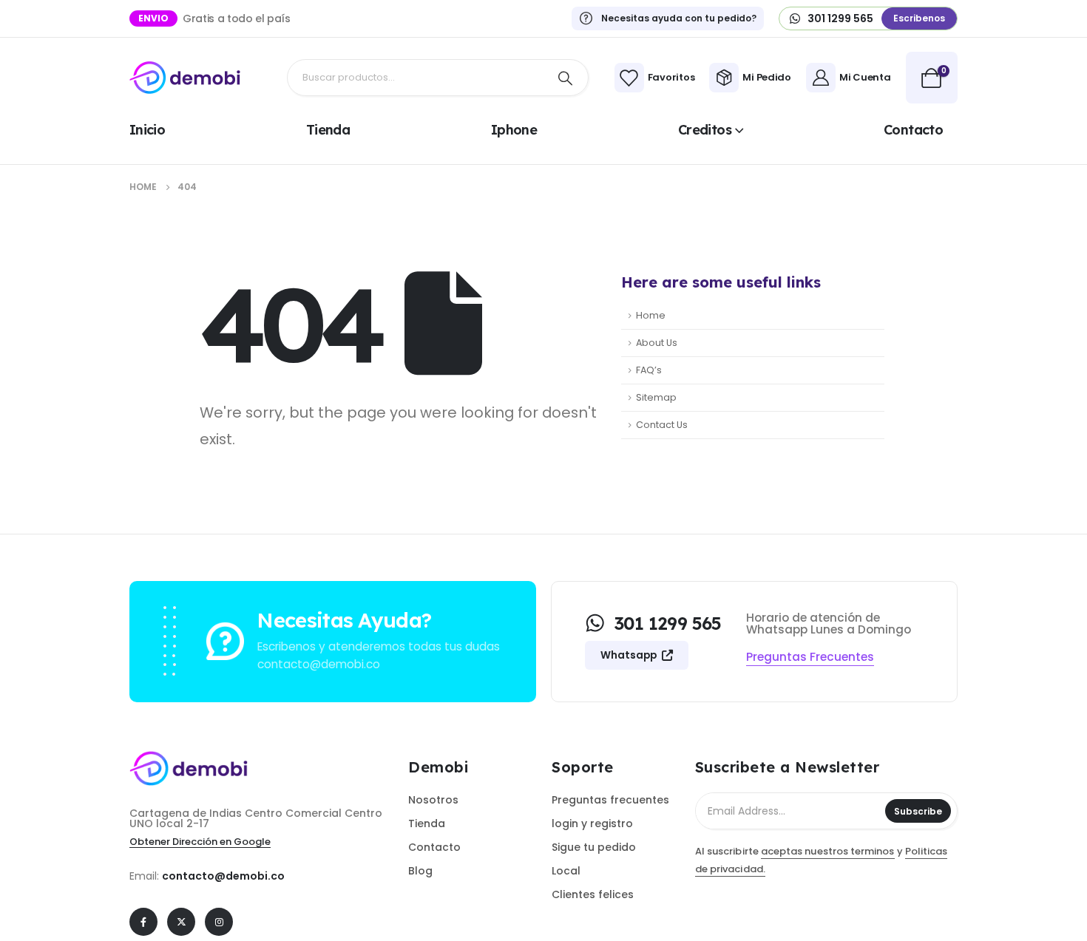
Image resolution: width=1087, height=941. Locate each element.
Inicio (147, 129)
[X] (181, 922)
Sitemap (656, 397)
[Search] (566, 77)
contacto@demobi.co (223, 876)
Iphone (514, 129)
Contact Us (662, 424)
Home (651, 315)
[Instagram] (219, 922)
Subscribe (918, 811)
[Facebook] (143, 922)
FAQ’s (649, 370)
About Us (656, 342)
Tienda (328, 129)
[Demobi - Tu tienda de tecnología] (184, 77)
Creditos (704, 129)
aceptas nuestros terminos (828, 851)
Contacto (913, 129)
